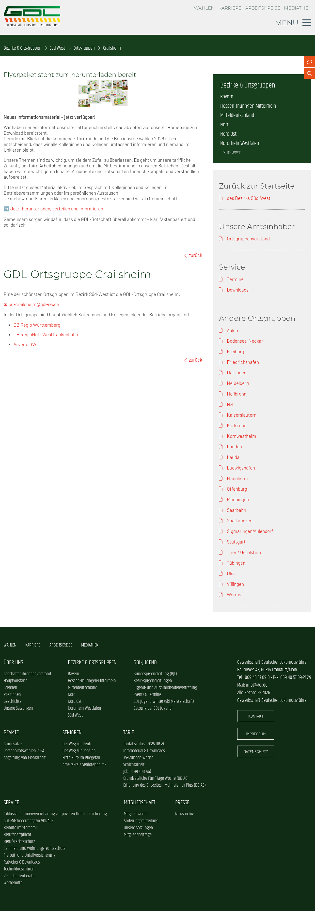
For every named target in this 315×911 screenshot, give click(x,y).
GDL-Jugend (145, 662)
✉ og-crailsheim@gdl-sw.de (31, 304)
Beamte (11, 732)
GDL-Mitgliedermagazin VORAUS (28, 821)
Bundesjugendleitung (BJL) (155, 674)
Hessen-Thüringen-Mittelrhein (248, 106)
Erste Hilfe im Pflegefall (81, 757)
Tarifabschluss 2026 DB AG (144, 744)
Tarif (128, 732)
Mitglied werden (137, 814)
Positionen (12, 694)
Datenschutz (256, 751)
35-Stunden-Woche (138, 757)
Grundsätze (13, 744)
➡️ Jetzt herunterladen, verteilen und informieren (53, 208)
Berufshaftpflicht (17, 834)
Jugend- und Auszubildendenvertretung (165, 687)
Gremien (10, 687)
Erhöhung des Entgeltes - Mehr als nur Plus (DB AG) (164, 785)
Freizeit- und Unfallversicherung (29, 855)
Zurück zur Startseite (257, 185)
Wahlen (204, 8)
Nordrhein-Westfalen (239, 143)
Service (11, 802)
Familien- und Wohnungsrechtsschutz (34, 848)
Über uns (13, 662)
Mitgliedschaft (139, 802)
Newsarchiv (184, 814)
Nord (224, 125)
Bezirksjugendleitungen (153, 680)
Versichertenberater (20, 876)
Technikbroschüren (19, 869)
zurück (195, 255)
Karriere (229, 8)
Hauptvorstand (15, 680)
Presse (182, 802)
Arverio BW (25, 344)
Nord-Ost (228, 134)
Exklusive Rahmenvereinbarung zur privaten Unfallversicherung (55, 814)
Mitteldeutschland (237, 115)
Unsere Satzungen (18, 708)
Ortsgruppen (84, 48)
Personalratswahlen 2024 (24, 751)
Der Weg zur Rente (77, 744)
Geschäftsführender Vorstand (27, 674)
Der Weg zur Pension (79, 751)
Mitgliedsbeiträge (138, 834)
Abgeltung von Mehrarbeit (25, 757)
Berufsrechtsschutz (19, 841)
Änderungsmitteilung (141, 821)
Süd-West (57, 48)
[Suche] (309, 73)
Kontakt (255, 716)
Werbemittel (13, 883)
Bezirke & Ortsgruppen (22, 48)
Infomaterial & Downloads (144, 751)
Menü (287, 22)
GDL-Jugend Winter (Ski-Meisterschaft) (164, 701)
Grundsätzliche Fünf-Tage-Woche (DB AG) (156, 778)
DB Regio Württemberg (37, 325)
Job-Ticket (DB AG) (137, 771)
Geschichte (12, 701)
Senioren (72, 732)
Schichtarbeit (133, 764)
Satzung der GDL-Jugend (153, 708)
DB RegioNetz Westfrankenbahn (46, 334)
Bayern (226, 97)
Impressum (256, 734)
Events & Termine (147, 694)
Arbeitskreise (262, 8)
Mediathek (297, 8)
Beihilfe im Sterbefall (21, 827)
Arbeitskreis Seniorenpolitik (84, 764)
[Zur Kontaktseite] (309, 61)
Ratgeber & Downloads (22, 862)
